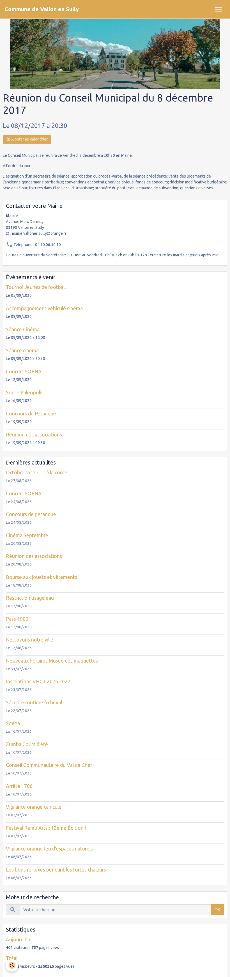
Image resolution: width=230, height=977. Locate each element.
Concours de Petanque (31, 413)
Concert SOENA (24, 371)
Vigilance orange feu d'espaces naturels (49, 848)
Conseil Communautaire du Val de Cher (49, 765)
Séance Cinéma (23, 329)
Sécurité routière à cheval (34, 702)
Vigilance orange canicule (33, 807)
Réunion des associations (34, 434)
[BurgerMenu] (218, 9)
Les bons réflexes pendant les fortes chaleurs (56, 869)
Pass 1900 (17, 619)
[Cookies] (12, 965)
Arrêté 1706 (19, 786)
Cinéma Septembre (27, 535)
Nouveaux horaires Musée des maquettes (52, 660)
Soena (13, 723)
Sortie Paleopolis (24, 392)
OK (217, 909)
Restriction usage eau (30, 598)
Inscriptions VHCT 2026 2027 (38, 681)
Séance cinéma (22, 350)
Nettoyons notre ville (29, 639)
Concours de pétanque (31, 514)
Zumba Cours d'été (27, 744)
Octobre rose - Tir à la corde (36, 472)
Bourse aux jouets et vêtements (41, 577)
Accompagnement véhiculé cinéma (44, 308)
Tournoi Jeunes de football (36, 287)
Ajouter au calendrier (29, 139)
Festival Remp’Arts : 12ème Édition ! (46, 828)
